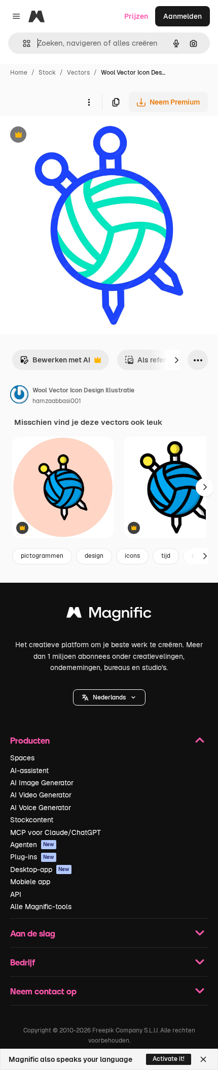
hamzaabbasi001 (56, 401)
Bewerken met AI (55, 362)
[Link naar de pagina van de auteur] (19, 396)
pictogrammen (42, 556)
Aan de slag (32, 933)
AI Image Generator (42, 782)
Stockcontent (31, 819)
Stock (47, 73)
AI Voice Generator (40, 807)
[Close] (203, 1059)
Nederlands (109, 697)
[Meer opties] (89, 102)
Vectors (78, 73)
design (94, 556)
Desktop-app (39, 869)
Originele (67, 136)
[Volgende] (176, 360)
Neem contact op (43, 991)
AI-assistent (29, 770)
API (15, 894)
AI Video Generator (40, 794)
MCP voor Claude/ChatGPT (55, 832)
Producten (30, 740)
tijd (165, 556)
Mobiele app (30, 881)
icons (132, 556)
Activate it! (169, 1059)
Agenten (32, 844)
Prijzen (136, 16)
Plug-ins (32, 856)
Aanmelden (182, 16)
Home (18, 73)
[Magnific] (109, 615)
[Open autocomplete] (23, 43)
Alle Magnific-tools (40, 906)
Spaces (22, 757)
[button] (109, 697)
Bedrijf (22, 962)
